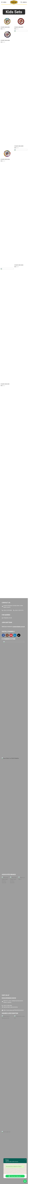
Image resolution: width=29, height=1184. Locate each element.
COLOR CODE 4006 (5, 40)
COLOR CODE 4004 (5, 159)
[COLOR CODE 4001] (7, 325)
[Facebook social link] (3, 635)
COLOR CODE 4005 (18, 146)
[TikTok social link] (18, 635)
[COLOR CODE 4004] (7, 153)
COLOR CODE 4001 (5, 384)
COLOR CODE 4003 (5, 27)
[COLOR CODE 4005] (20, 87)
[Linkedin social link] (14, 635)
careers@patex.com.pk (19, 626)
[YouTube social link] (11, 635)
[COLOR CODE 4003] (7, 21)
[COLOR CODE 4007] (20, 21)
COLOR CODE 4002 (18, 265)
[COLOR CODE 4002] (20, 206)
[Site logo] (14, 2)
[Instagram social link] (7, 635)
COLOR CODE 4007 (18, 27)
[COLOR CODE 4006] (7, 34)
